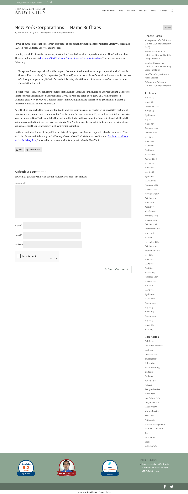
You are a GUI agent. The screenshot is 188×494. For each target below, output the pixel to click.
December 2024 (152, 106)
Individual (150, 394)
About (153, 10)
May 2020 (149, 172)
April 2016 (150, 294)
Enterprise (46, 32)
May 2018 (149, 237)
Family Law (150, 380)
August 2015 (150, 303)
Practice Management (155, 424)
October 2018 (151, 224)
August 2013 (150, 316)
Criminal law (151, 354)
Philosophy (150, 420)
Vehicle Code (151, 446)
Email (18, 235)
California (150, 341)
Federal (148, 385)
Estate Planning (152, 367)
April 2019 (150, 207)
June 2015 (149, 312)
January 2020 (151, 189)
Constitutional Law (154, 345)
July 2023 (149, 119)
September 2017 (152, 250)
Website (19, 244)
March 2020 (150, 181)
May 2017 (149, 264)
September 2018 (152, 228)
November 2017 (152, 242)
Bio (20, 149)
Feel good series (152, 389)
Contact (163, 10)
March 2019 (150, 211)
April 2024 (150, 115)
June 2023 (149, 124)
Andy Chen (22, 32)
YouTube (143, 10)
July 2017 (149, 255)
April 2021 (150, 150)
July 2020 (149, 163)
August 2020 (151, 159)
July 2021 (149, 137)
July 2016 (149, 285)
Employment (151, 359)
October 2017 (151, 246)
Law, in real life (152, 402)
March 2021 (150, 154)
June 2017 (149, 259)
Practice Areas (108, 10)
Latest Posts (34, 149)
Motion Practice (152, 411)
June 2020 (149, 167)
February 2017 (151, 277)
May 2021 (149, 145)
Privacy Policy (105, 492)
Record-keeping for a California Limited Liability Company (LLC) (158, 55)
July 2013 (149, 320)
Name (18, 225)
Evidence (149, 372)
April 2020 (150, 176)
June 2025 (149, 102)
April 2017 (149, 268)
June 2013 (149, 325)
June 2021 (149, 141)
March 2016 (150, 298)
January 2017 (151, 281)
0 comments (68, 32)
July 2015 (149, 307)
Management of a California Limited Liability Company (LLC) (158, 44)
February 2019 (151, 215)
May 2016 (149, 290)
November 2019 (152, 194)
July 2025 (149, 97)
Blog (121, 10)
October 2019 (151, 198)
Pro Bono (131, 10)
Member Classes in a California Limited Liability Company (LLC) (158, 67)
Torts (147, 442)
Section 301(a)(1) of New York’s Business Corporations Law (70, 58)
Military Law (151, 407)
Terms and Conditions (87, 492)
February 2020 (151, 185)
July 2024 (149, 111)
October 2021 (151, 132)
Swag (147, 433)
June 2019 (149, 202)
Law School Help (153, 398)
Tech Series (150, 437)
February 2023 (151, 128)
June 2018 (149, 233)
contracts (149, 350)
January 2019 (151, 220)
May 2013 (149, 329)
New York (56, 32)
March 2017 (150, 272)
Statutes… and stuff (154, 428)
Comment (21, 183)
